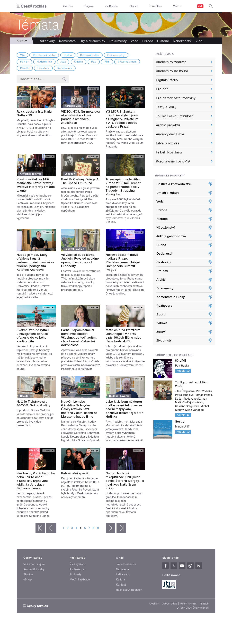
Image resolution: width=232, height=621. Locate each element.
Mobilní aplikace (80, 579)
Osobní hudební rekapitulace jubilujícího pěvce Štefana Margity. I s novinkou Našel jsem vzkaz (125, 480)
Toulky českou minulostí (174, 116)
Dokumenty (118, 41)
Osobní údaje (169, 603)
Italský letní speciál (75, 473)
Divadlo (24, 68)
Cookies (154, 603)
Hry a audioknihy (92, 41)
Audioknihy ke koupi (172, 71)
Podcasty (76, 574)
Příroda (147, 41)
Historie (163, 41)
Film (107, 61)
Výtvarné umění (127, 61)
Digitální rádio (167, 80)
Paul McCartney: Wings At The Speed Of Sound (80, 181)
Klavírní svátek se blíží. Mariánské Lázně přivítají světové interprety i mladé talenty (36, 184)
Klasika (78, 61)
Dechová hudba (89, 55)
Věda (134, 41)
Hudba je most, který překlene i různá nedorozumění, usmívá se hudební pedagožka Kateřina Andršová (35, 262)
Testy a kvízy (166, 107)
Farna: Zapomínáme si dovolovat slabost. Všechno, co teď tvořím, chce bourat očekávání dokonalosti (79, 337)
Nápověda (122, 569)
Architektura (64, 68)
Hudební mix (44, 61)
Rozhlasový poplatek (129, 589)
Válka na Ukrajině (34, 564)
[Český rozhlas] (32, 6)
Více (200, 41)
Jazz (63, 61)
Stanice (134, 6)
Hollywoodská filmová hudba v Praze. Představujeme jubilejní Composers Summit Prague (123, 262)
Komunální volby (33, 569)
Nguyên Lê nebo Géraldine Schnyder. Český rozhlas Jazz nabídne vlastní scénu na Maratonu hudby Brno (79, 409)
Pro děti (162, 89)
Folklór (24, 61)
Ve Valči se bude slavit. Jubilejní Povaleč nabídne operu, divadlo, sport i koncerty (80, 260)
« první (40, 528)
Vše (22, 55)
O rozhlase (155, 6)
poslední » (121, 528)
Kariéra (120, 579)
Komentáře (67, 41)
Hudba (68, 55)
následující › (110, 528)
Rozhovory (47, 41)
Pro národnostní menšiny (175, 98)
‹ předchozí (51, 528)
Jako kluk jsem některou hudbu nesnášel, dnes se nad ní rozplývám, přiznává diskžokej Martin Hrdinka (124, 409)
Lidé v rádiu (123, 574)
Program (89, 6)
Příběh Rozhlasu (169, 152)
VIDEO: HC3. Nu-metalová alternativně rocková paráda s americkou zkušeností (80, 117)
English (204, 603)
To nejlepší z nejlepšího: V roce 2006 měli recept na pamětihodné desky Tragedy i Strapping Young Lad (123, 186)
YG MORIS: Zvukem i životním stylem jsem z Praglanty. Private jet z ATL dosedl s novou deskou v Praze (122, 119)
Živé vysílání (77, 564)
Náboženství (182, 41)
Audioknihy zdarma (171, 62)
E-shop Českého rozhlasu (174, 355)
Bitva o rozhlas (167, 143)
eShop (27, 579)
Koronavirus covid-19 (173, 161)
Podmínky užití (188, 603)
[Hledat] (210, 6)
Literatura (43, 68)
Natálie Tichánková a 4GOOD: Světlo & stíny (33, 403)
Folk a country (116, 55)
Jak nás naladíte (126, 564)
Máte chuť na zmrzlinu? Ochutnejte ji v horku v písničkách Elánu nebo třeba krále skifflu (123, 335)
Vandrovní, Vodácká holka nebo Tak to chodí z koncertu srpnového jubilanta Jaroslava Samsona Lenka (36, 480)
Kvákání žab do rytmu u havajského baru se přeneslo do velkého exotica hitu (33, 335)
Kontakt (121, 584)
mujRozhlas (111, 6)
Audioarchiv (77, 569)
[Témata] (116, 24)
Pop (93, 61)
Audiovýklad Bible (170, 134)
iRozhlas (68, 6)
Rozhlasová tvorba (44, 55)
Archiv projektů (168, 125)
